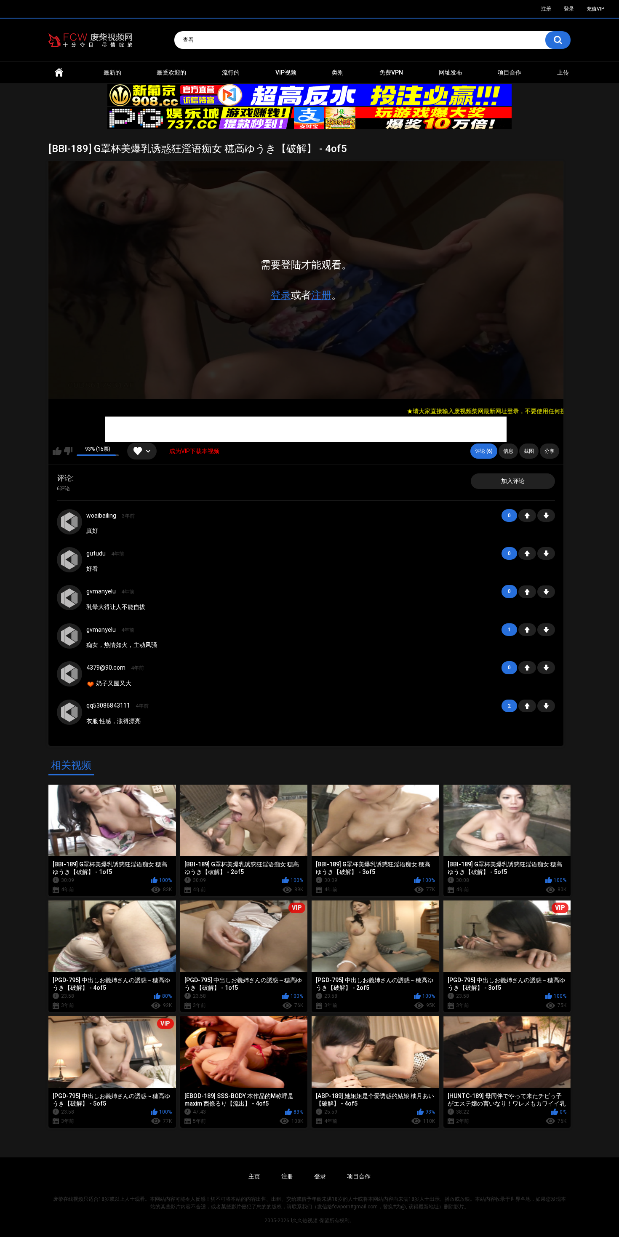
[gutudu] (69, 559)
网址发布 (450, 72)
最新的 (112, 72)
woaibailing (101, 515)
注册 (321, 295)
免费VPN (391, 72)
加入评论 (513, 481)
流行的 (231, 72)
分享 (549, 451)
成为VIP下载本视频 (194, 451)
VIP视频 (285, 72)
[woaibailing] (69, 521)
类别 (338, 72)
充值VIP (595, 9)
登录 (281, 295)
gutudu (96, 553)
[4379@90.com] (69, 674)
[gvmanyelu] (69, 597)
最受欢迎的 (171, 72)
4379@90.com (105, 667)
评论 (64, 477)
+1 (527, 515)
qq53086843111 (108, 705)
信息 (508, 451)
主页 (254, 1176)
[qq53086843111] (69, 712)
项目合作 (509, 72)
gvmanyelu (101, 591)
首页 (58, 72)
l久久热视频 (304, 1221)
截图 (529, 451)
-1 (546, 515)
